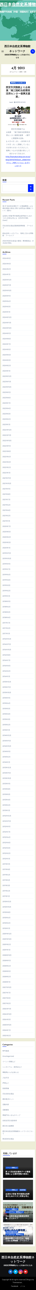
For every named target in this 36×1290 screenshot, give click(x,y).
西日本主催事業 (8, 1126)
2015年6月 (6, 703)
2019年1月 (6, 596)
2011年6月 (6, 875)
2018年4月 (6, 617)
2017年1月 (6, 634)
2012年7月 (6, 832)
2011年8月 (6, 869)
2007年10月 (7, 987)
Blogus (29, 1280)
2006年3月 (6, 1019)
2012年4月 (6, 843)
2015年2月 (6, 725)
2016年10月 (6, 650)
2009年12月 (7, 934)
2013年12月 (6, 768)
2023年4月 (6, 408)
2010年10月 (6, 907)
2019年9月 (6, 564)
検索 (4, 180)
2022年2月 (6, 467)
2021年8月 (6, 494)
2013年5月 (6, 794)
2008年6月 (6, 966)
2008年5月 (6, 971)
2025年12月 (7, 280)
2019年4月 (6, 580)
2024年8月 (6, 339)
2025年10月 (7, 290)
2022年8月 (6, 451)
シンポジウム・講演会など (12, 1067)
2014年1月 (6, 762)
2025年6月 (6, 301)
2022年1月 (6, 473)
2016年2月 (6, 671)
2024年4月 (6, 355)
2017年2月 (6, 628)
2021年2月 (6, 516)
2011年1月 (6, 896)
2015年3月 (6, 719)
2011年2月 (6, 891)
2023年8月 (6, 398)
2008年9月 (6, 961)
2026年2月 (6, 269)
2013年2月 (6, 805)
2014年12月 (6, 735)
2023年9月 (6, 392)
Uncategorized (8, 1056)
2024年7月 (6, 344)
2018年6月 (6, 607)
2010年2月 (6, 923)
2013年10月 (6, 778)
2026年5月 (6, 258)
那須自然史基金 (8, 1139)
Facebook (14, 1286)
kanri (11, 102)
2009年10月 (7, 939)
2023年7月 (6, 403)
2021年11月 (6, 478)
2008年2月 (6, 977)
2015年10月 (6, 692)
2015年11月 (6, 687)
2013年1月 (6, 810)
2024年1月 (6, 371)
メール (22, 1286)
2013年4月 (6, 800)
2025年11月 (6, 285)
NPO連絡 (5, 1051)
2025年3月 (6, 307)
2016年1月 (6, 676)
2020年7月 (6, 526)
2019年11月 (6, 553)
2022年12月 (7, 430)
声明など (5, 1083)
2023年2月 (6, 419)
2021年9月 (6, 489)
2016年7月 (6, 660)
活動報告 (5, 1110)
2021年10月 (6, 483)
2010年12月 (6, 902)
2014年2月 (6, 757)
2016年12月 (6, 639)
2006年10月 (7, 1014)
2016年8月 (6, 655)
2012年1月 (6, 859)
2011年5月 (6, 880)
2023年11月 (6, 382)
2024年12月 (7, 317)
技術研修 (5, 1088)
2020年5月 (6, 532)
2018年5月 (6, 612)
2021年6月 (6, 505)
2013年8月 (6, 789)
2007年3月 (6, 998)
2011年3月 (6, 885)
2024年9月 (6, 333)
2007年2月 (6, 1003)
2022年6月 (6, 457)
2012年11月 (6, 821)
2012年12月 (6, 816)
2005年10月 (7, 1025)
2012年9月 (6, 827)
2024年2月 (6, 366)
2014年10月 (6, 746)
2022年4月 (6, 462)
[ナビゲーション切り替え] (2, 51)
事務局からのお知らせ (18, 83)
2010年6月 (6, 918)
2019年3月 (6, 585)
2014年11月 (6, 741)
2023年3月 (6, 414)
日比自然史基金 (8, 1094)
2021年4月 (6, 510)
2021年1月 (6, 521)
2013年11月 (6, 773)
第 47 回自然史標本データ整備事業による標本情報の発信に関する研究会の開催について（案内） (17, 208)
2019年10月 (6, 558)
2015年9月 (6, 698)
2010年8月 (6, 912)
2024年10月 (7, 328)
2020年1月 (6, 548)
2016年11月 (6, 644)
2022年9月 (6, 446)
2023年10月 (7, 387)
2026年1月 (6, 274)
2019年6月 (6, 575)
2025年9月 (6, 296)
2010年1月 (6, 928)
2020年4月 (6, 537)
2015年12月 (6, 682)
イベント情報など (9, 1062)
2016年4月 (6, 666)
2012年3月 (6, 848)
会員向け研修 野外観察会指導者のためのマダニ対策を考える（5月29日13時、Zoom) (17, 218)
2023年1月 (6, 424)
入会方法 (5, 1078)
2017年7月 (6, 623)
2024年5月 (6, 349)
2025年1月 (6, 312)
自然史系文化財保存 (9, 1121)
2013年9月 (6, 784)
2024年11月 (6, 323)
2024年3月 (6, 360)
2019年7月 (6, 569)
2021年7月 (6, 500)
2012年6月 (6, 837)
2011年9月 (6, 864)
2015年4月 (6, 714)
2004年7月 (6, 1030)
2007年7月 (6, 993)
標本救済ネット (8, 1099)
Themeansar (17, 1282)
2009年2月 (6, 944)
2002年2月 (6, 1036)
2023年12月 (7, 376)
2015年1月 (6, 730)
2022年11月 (6, 435)
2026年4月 (6, 264)
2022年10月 (7, 441)
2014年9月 (6, 751)
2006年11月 (6, 1009)
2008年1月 (6, 982)
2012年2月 (6, 853)
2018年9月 (6, 601)
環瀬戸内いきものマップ (11, 1115)
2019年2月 (6, 591)
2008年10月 (7, 955)
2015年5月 (6, 709)
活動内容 (5, 1104)
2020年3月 (6, 542)
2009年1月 (6, 950)
